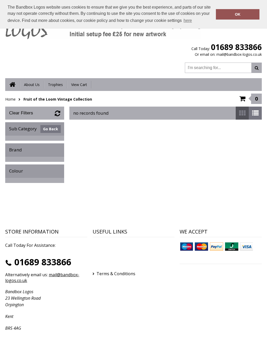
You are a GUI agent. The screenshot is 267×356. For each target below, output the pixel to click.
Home (10, 99)
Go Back (50, 128)
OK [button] (237, 14)
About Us (32, 84)
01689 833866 (236, 47)
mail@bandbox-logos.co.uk (239, 54)
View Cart (79, 84)
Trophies (55, 84)
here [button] (188, 20)
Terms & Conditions (115, 274)
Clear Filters (21, 113)
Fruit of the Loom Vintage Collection (57, 99)
